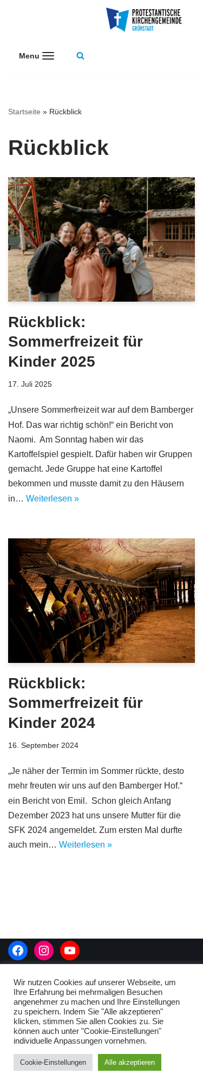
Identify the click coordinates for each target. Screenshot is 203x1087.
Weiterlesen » (52, 498)
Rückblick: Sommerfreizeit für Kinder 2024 (75, 703)
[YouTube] (70, 950)
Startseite (24, 111)
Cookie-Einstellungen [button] (53, 1062)
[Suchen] (80, 55)
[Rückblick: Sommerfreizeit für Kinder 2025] (101, 239)
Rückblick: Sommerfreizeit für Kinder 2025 (75, 342)
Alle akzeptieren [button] (129, 1062)
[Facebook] (18, 950)
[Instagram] (44, 950)
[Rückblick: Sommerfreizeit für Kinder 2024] (101, 600)
